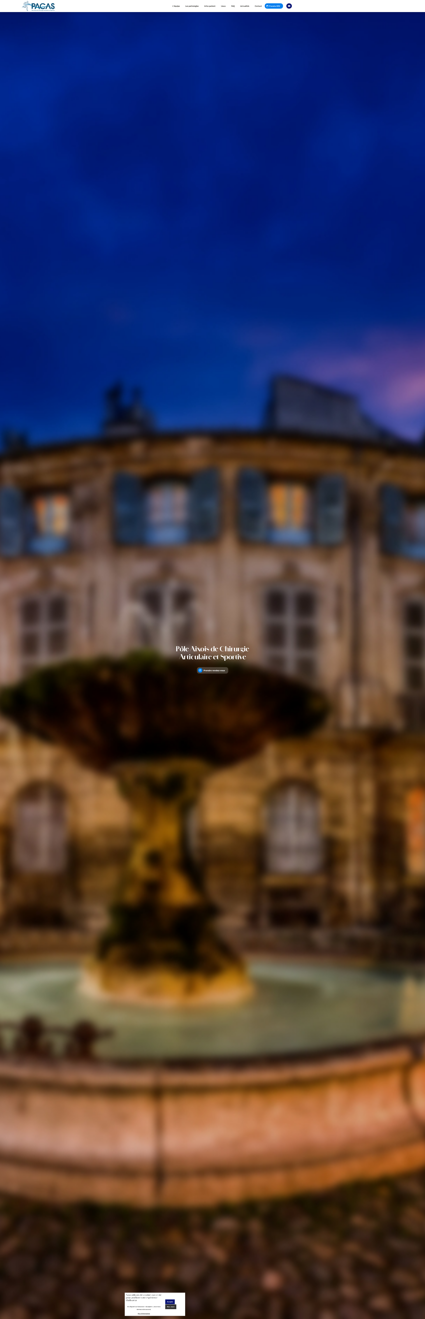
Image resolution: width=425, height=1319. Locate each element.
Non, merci (171, 1307)
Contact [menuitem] (258, 6)
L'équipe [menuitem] (176, 6)
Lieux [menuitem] (223, 6)
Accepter (170, 1302)
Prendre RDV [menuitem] (274, 6)
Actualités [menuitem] (244, 6)
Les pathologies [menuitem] (192, 6)
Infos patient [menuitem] (209, 6)
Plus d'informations (144, 1314)
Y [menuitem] (289, 6)
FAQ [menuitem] (233, 6)
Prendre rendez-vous (214, 670)
